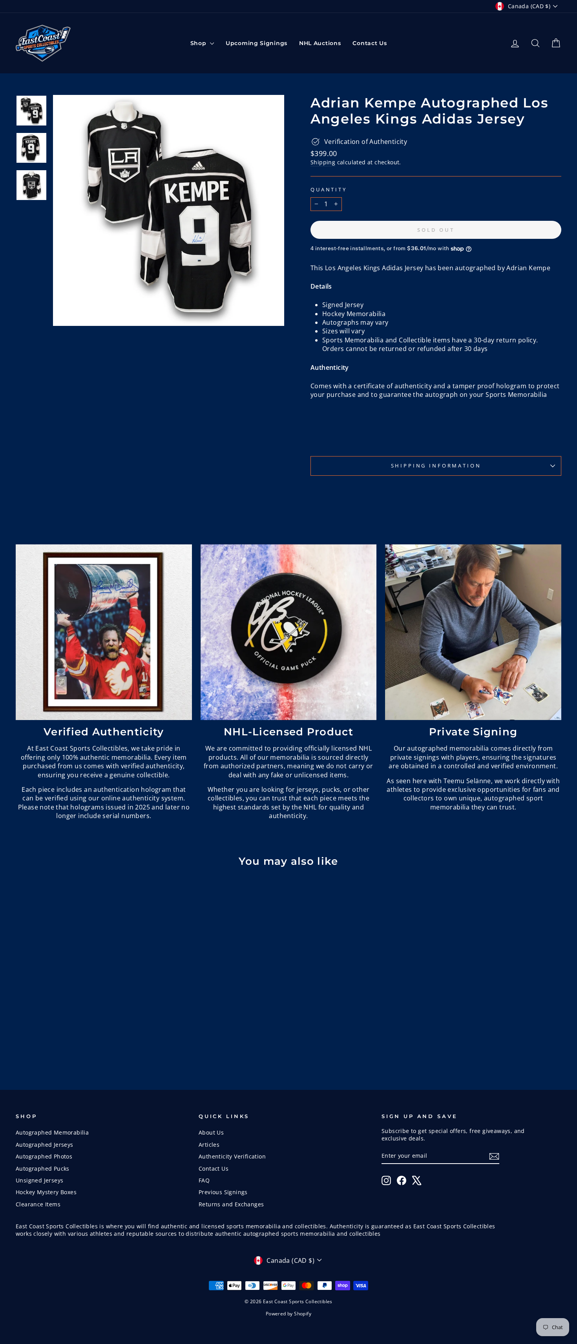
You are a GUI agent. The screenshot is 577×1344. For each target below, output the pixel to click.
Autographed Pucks (42, 1168)
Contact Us (369, 43)
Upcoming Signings (256, 43)
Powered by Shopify (288, 1313)
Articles (209, 1144)
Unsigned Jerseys (39, 1180)
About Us (211, 1132)
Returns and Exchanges (231, 1204)
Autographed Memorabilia (52, 1132)
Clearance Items (38, 1204)
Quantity (328, 189)
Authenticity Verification (232, 1156)
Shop (199, 43)
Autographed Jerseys (44, 1144)
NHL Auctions (320, 43)
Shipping (322, 162)
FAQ (204, 1180)
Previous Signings (223, 1192)
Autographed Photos (44, 1156)
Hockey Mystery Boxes (46, 1192)
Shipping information (436, 465)
